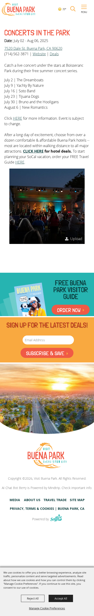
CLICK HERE (33, 151)
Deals (54, 53)
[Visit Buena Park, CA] (47, 455)
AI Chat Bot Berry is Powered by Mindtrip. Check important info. (47, 488)
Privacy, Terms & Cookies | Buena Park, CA (47, 508)
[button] (72, 9)
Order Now (69, 310)
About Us (32, 500)
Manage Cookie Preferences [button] (47, 608)
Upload (76, 238)
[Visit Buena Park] (18, 9)
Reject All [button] (33, 598)
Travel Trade (55, 500)
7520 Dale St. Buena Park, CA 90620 (33, 48)
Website (39, 53)
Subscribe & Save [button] (45, 353)
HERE (17, 118)
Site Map (77, 500)
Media (15, 500)
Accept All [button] (61, 598)
